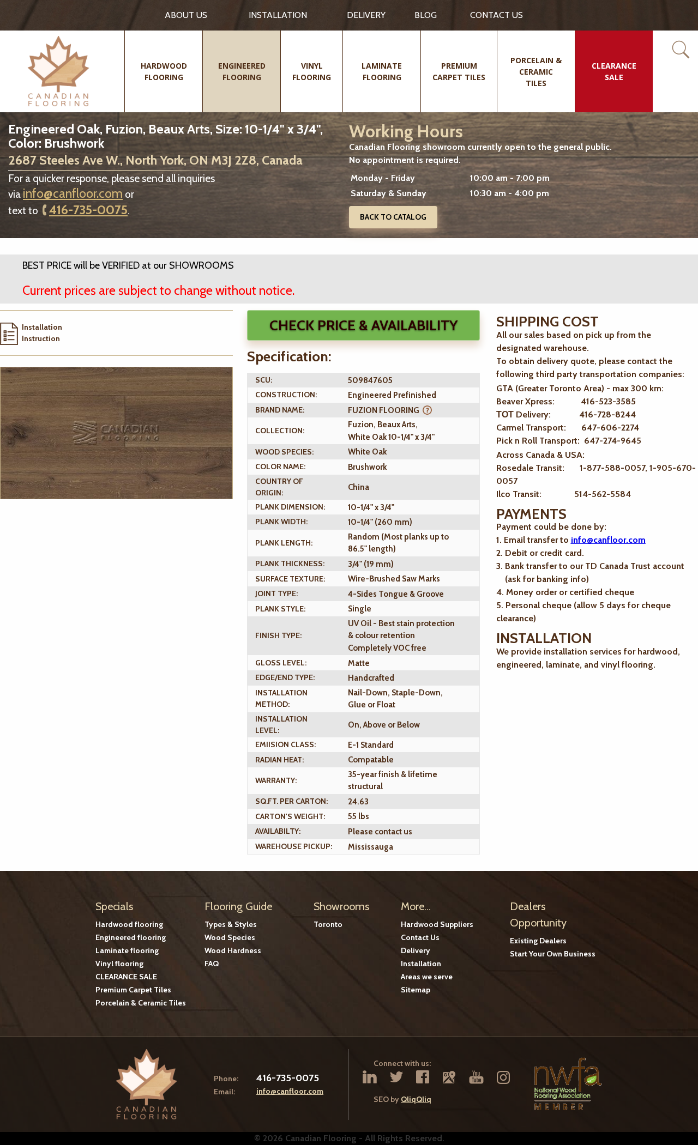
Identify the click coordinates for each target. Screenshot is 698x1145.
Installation (278, 15)
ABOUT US (186, 15)
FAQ (211, 963)
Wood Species (229, 937)
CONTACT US (496, 15)
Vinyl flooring (119, 963)
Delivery (366, 15)
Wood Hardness (232, 950)
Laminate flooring (127, 950)
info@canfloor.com (73, 193)
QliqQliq (416, 1099)
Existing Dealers (538, 941)
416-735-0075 (88, 209)
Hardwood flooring (129, 924)
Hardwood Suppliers (437, 924)
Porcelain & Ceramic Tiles (140, 1003)
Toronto (328, 924)
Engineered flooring (130, 937)
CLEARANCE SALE (126, 977)
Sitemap (415, 990)
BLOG (425, 15)
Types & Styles (230, 924)
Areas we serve (427, 977)
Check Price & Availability (363, 325)
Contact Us (420, 937)
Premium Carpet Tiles (133, 990)
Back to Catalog (393, 217)
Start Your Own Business (552, 954)
